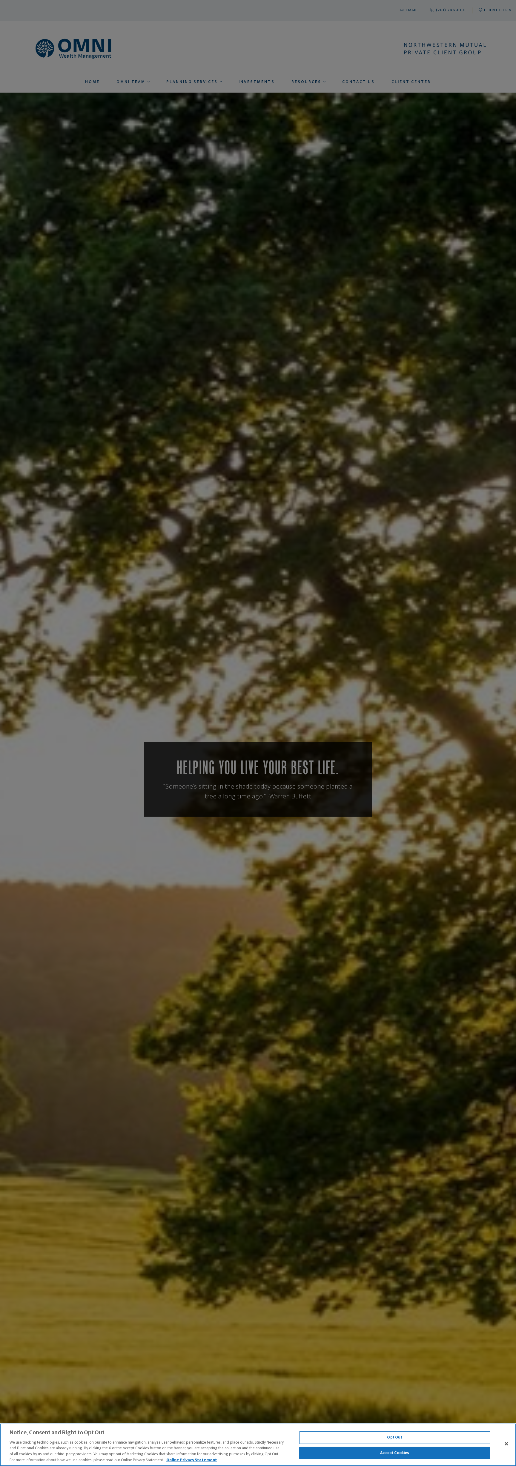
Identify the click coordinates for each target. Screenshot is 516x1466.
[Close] (506, 1443)
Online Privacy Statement (191, 1460)
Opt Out (394, 1437)
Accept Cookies (394, 1453)
